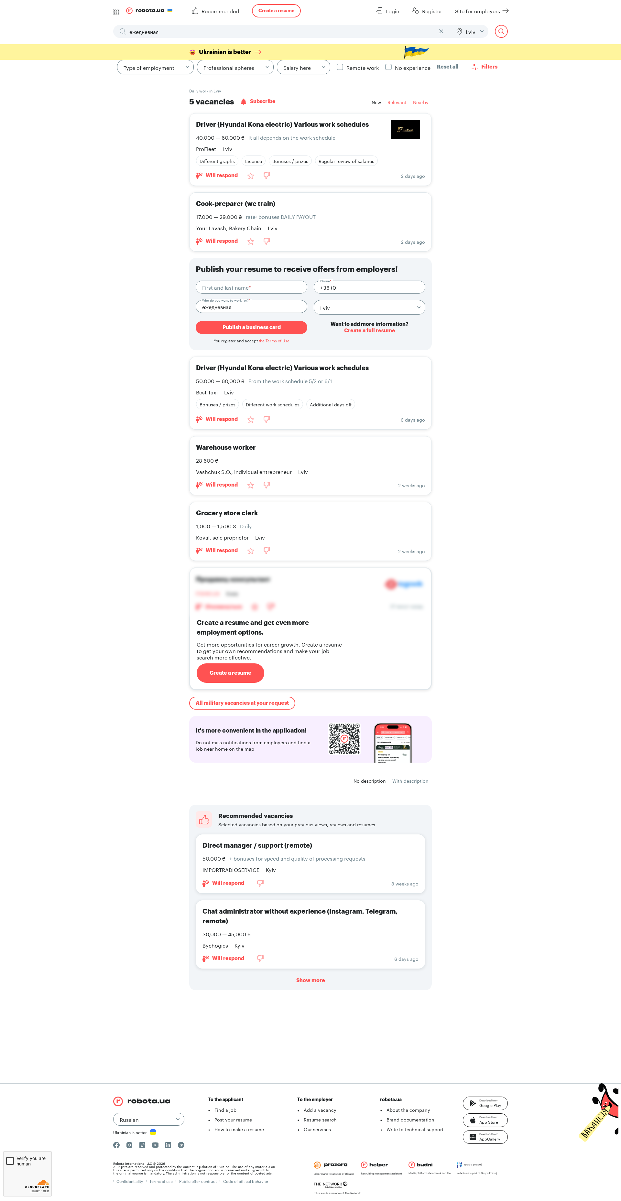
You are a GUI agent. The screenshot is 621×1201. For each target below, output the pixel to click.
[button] (485, 1103)
